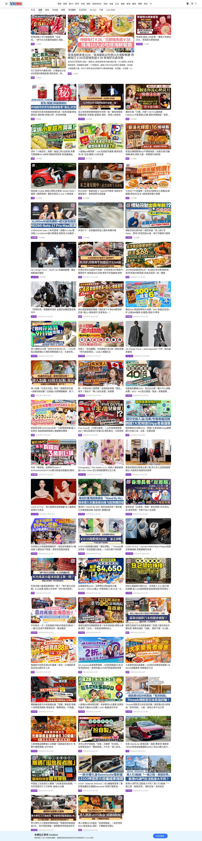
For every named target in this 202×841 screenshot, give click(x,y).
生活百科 (83, 10)
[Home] (16, 3)
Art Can (93, 10)
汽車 (101, 10)
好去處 (55, 10)
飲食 (47, 10)
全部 (40, 10)
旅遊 (63, 10)
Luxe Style (110, 10)
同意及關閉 (160, 836)
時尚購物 (72, 10)
